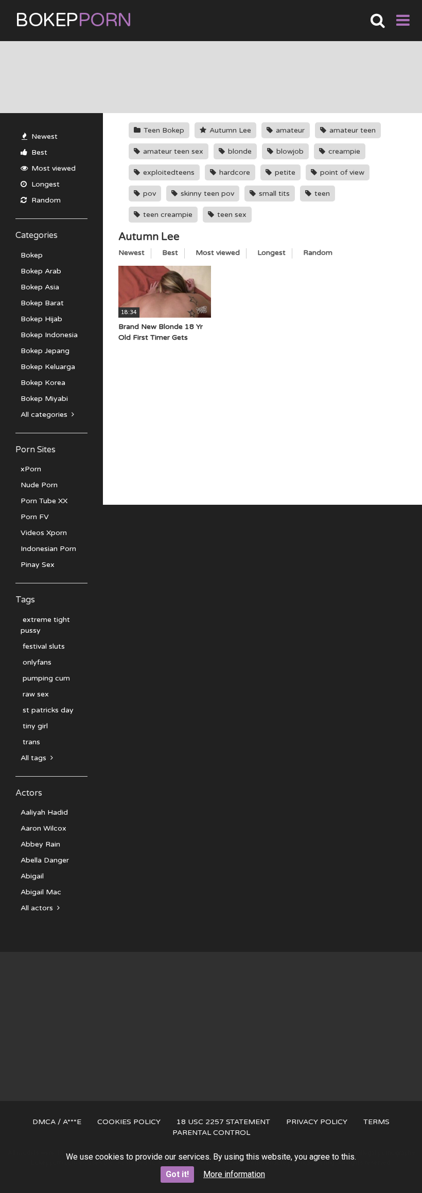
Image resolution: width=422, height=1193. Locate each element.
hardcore (233, 172)
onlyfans (36, 662)
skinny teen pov (206, 193)
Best (38, 152)
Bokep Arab (41, 271)
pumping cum (45, 678)
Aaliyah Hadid (44, 812)
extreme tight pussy (45, 625)
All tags (34, 758)
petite (284, 172)
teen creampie (166, 214)
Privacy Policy (316, 1121)
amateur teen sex (172, 151)
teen (321, 193)
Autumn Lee (229, 130)
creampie (343, 151)
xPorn (31, 469)
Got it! (177, 1174)
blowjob (289, 151)
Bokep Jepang (45, 350)
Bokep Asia (40, 287)
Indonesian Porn (48, 548)
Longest (44, 184)
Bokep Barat (42, 303)
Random (45, 200)
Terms (376, 1121)
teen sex (231, 214)
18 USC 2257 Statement (223, 1121)
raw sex (35, 694)
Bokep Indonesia (49, 335)
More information (234, 1174)
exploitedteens (168, 172)
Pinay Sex (38, 564)
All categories (45, 414)
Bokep (73, 20)
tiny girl (34, 726)
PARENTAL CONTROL (211, 1132)
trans (30, 742)
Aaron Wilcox (43, 828)
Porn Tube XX (44, 501)
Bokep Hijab (41, 319)
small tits (273, 193)
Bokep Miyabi (44, 398)
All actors (38, 908)
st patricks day (47, 710)
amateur (289, 130)
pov (148, 193)
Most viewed (52, 168)
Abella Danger (45, 860)
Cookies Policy (129, 1121)
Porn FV (35, 516)
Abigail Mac (41, 892)
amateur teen (351, 130)
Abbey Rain (40, 844)
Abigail (32, 876)
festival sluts (43, 646)
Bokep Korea (43, 382)
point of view (341, 172)
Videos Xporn (44, 532)
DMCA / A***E (56, 1121)
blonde (239, 151)
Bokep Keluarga (48, 366)
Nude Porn (39, 485)
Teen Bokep (163, 130)
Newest (43, 136)
